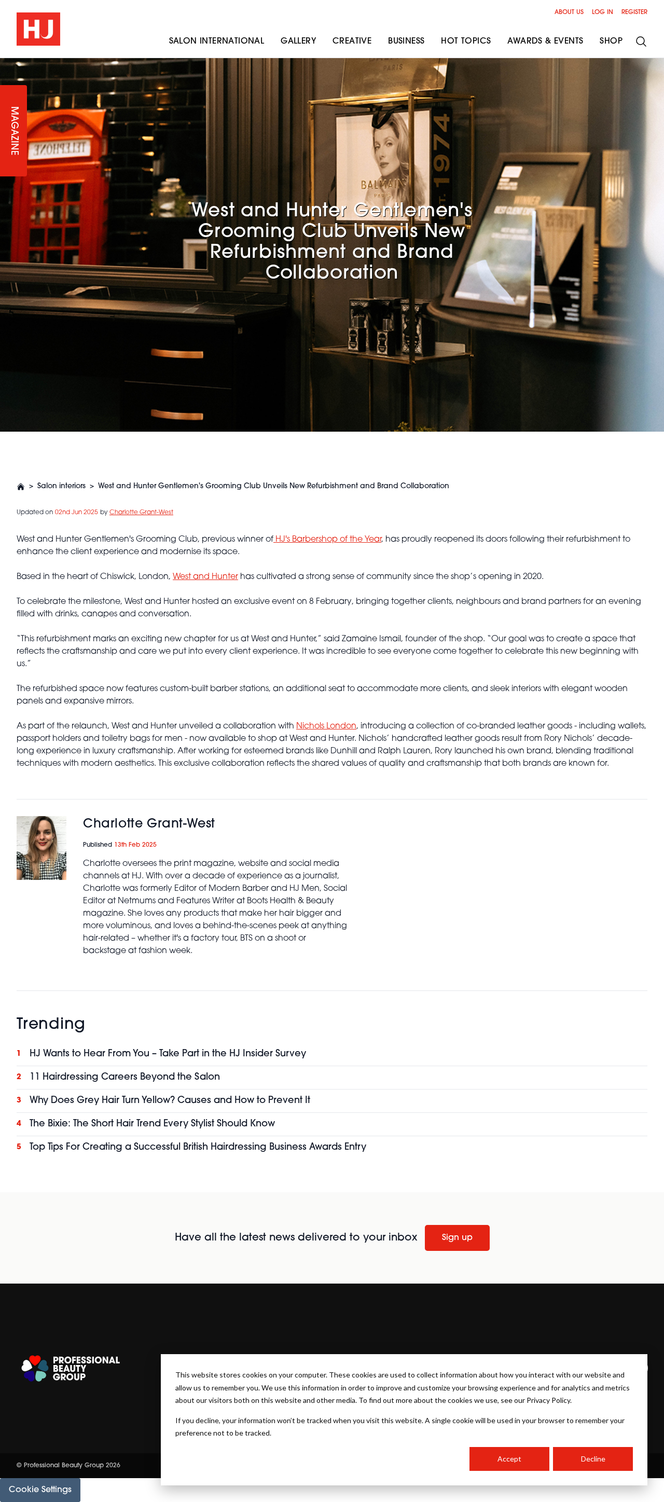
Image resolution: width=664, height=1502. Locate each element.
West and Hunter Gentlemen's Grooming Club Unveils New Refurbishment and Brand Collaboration (273, 486)
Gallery (298, 41)
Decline (593, 1458)
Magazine (13, 131)
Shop (611, 41)
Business (406, 41)
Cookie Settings (40, 1490)
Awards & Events (545, 41)
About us (569, 12)
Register (634, 12)
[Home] (21, 487)
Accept (509, 1458)
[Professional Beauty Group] (71, 1368)
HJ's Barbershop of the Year (327, 539)
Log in (602, 12)
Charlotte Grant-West (141, 512)
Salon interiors (61, 486)
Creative (352, 41)
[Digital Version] (8, 64)
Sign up (457, 1238)
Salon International (217, 41)
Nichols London (326, 726)
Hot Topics (466, 41)
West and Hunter (205, 577)
